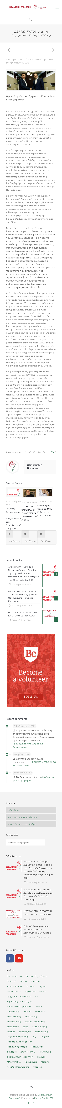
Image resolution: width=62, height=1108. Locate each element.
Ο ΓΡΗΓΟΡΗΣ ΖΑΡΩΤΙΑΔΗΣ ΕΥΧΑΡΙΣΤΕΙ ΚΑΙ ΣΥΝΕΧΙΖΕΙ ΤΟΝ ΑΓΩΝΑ (29, 513)
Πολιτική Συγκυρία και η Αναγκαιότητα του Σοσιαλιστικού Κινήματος (13, 518)
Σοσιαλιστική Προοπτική (41, 59)
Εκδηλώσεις (14, 810)
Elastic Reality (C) (43, 1098)
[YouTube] (19, 958)
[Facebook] (10, 958)
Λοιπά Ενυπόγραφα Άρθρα (22, 824)
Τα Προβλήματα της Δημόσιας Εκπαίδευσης (28, 743)
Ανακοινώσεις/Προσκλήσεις (23, 817)
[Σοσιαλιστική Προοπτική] (31, 7)
